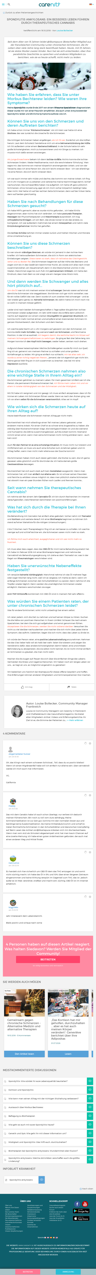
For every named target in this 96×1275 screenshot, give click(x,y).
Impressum (31, 1214)
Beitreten (48, 959)
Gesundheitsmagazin (57, 1205)
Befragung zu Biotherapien (21, 1116)
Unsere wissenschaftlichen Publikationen (12, 1227)
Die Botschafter (11, 1214)
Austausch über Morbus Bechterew (25, 1107)
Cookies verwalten (34, 1220)
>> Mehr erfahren (75, 720)
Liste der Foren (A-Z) (56, 1216)
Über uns (8, 1205)
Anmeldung (68, 1272)
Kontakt (30, 1222)
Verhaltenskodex (33, 1212)
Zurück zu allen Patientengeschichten (24, 12)
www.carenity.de (26, 1245)
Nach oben (87, 1188)
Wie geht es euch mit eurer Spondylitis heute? (31, 1124)
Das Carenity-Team (12, 1212)
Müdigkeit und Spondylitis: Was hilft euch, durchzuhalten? (37, 1142)
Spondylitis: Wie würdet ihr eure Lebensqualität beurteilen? (38, 1081)
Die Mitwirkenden (11, 1218)
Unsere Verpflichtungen (14, 1231)
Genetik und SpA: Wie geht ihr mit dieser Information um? (37, 1133)
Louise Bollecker (65, 30)
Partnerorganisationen (13, 1216)
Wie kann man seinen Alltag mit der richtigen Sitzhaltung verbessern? (43, 1098)
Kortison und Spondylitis (21, 1090)
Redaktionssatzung (34, 1210)
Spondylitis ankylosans (21, 1180)
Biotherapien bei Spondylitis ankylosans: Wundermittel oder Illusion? (43, 1151)
